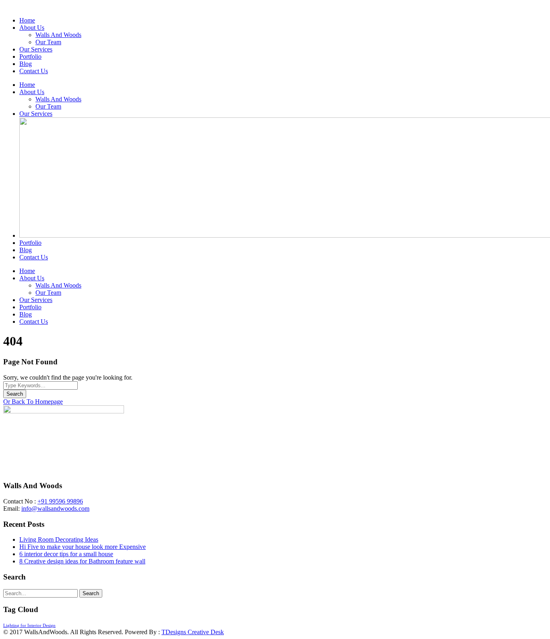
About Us (31, 27)
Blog (25, 63)
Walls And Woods (58, 34)
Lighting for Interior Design (29, 625)
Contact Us (33, 71)
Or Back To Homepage (33, 401)
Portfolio (30, 56)
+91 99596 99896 (60, 501)
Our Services (35, 49)
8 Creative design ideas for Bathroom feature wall (82, 561)
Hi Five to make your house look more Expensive (82, 546)
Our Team (48, 42)
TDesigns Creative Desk (192, 632)
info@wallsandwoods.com (55, 508)
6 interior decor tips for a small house (66, 554)
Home (27, 20)
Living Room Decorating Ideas (58, 539)
